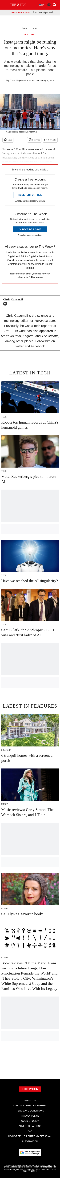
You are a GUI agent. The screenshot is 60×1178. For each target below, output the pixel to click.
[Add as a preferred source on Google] (30, 1152)
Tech (34, 28)
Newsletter (52, 140)
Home (24, 28)
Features (30, 35)
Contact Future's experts (30, 1105)
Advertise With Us (30, 1126)
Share (10, 140)
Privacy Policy (30, 1116)
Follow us (36, 140)
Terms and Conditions (30, 1110)
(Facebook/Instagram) (26, 132)
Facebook (38, 346)
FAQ (30, 1131)
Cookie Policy (30, 1121)
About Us (30, 1100)
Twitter (19, 346)
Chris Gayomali (18, 80)
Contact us (37, 277)
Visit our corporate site (45, 1167)
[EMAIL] (6, 304)
